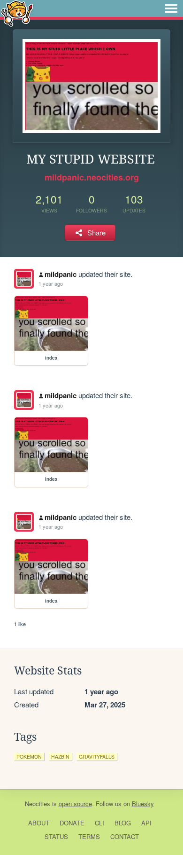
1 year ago (50, 283)
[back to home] (17, 13)
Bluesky (143, 803)
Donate (72, 822)
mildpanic (60, 274)
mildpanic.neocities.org (92, 177)
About (38, 822)
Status (56, 836)
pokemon (29, 756)
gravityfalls (96, 756)
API (146, 822)
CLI (99, 822)
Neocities (37, 803)
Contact (124, 836)
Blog (122, 822)
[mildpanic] (24, 279)
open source (75, 803)
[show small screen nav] (171, 8)
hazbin (60, 756)
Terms (89, 836)
